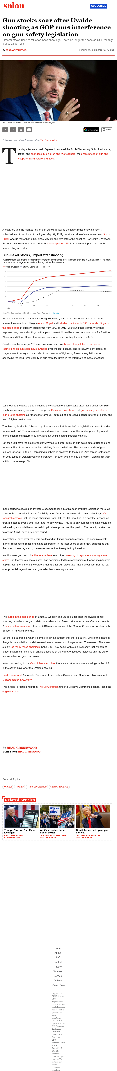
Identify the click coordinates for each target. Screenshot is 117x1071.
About (58, 953)
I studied (63, 323)
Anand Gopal (45, 323)
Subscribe (98, 6)
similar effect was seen (18, 626)
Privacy (58, 967)
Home (58, 948)
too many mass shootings (25, 647)
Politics (19, 787)
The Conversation (48, 140)
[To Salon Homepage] (14, 5)
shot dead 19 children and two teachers (53, 154)
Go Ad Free (58, 985)
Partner (8, 787)
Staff (57, 957)
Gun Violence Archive (42, 663)
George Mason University (17, 680)
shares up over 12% (57, 243)
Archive (58, 981)
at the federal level (41, 555)
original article (10, 691)
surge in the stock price (20, 617)
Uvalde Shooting (59, 787)
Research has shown (63, 410)
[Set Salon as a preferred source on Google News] (91, 129)
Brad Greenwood (16, 50)
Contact (58, 962)
